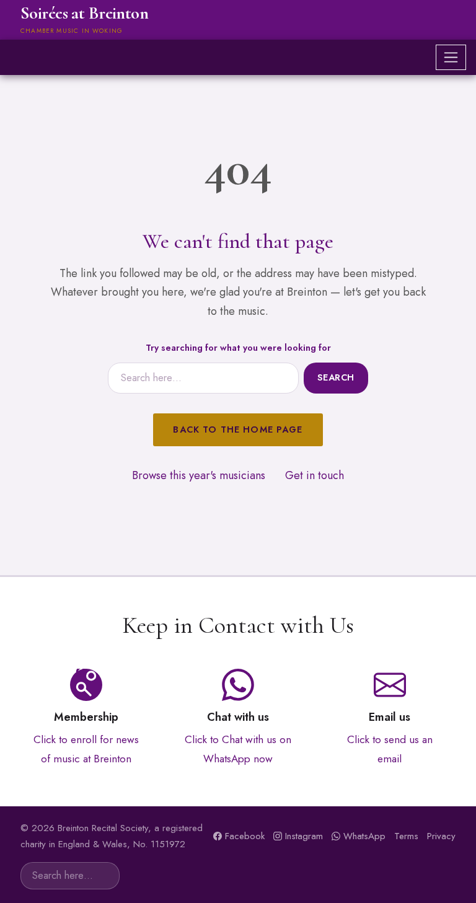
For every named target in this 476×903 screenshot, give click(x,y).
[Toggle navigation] (451, 57)
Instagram (304, 836)
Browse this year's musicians (198, 475)
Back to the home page (237, 429)
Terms (406, 836)
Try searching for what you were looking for (238, 347)
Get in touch (314, 475)
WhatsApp (364, 836)
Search (336, 377)
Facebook (245, 836)
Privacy (441, 836)
